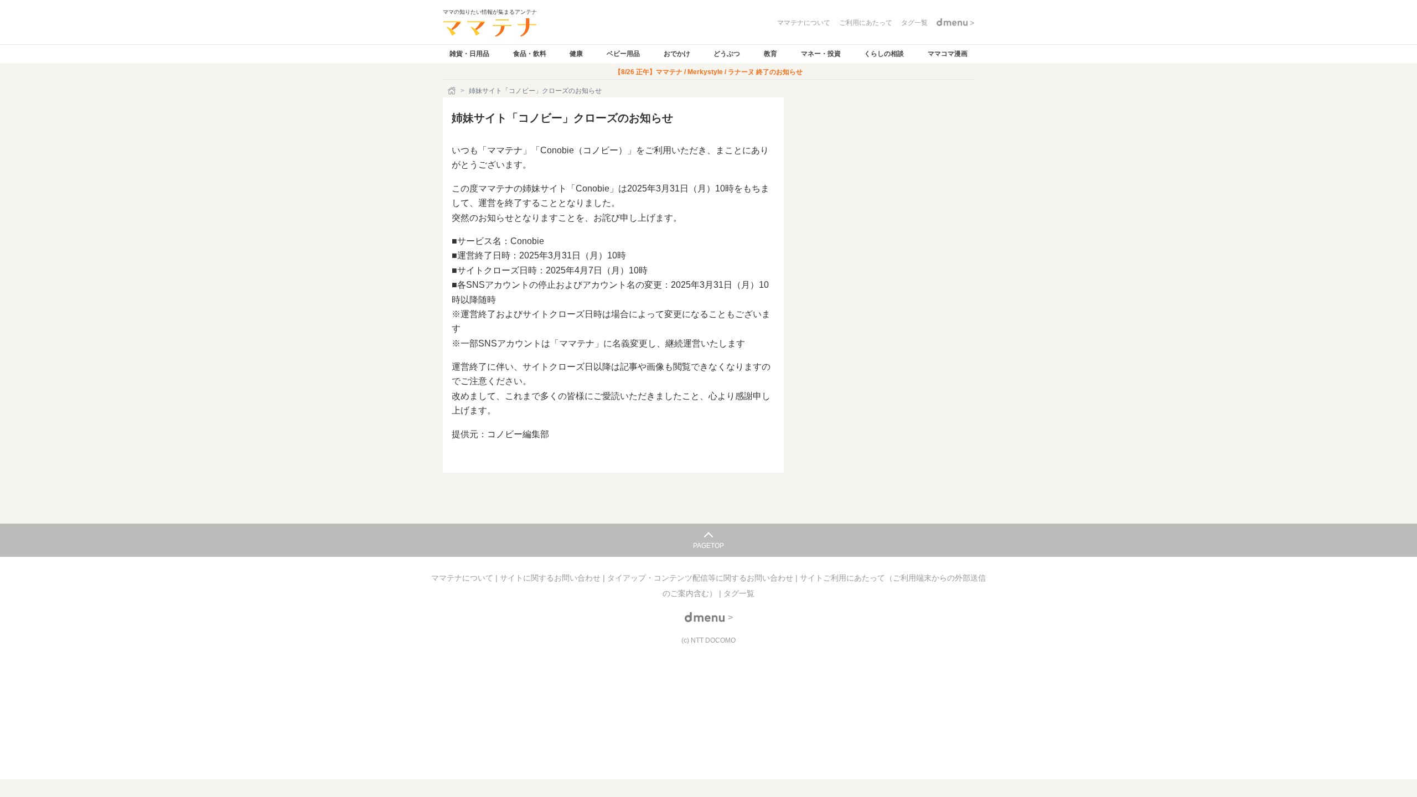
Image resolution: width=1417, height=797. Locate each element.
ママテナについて (463, 577)
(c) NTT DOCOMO (708, 640)
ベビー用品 (623, 54)
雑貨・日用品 (469, 54)
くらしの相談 (884, 54)
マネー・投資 (821, 54)
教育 (770, 54)
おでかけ (677, 54)
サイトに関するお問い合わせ (551, 577)
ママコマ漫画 (948, 54)
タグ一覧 (738, 593)
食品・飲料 (529, 54)
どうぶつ (726, 54)
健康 (576, 54)
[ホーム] (452, 90)
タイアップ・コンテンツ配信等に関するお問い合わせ (701, 577)
